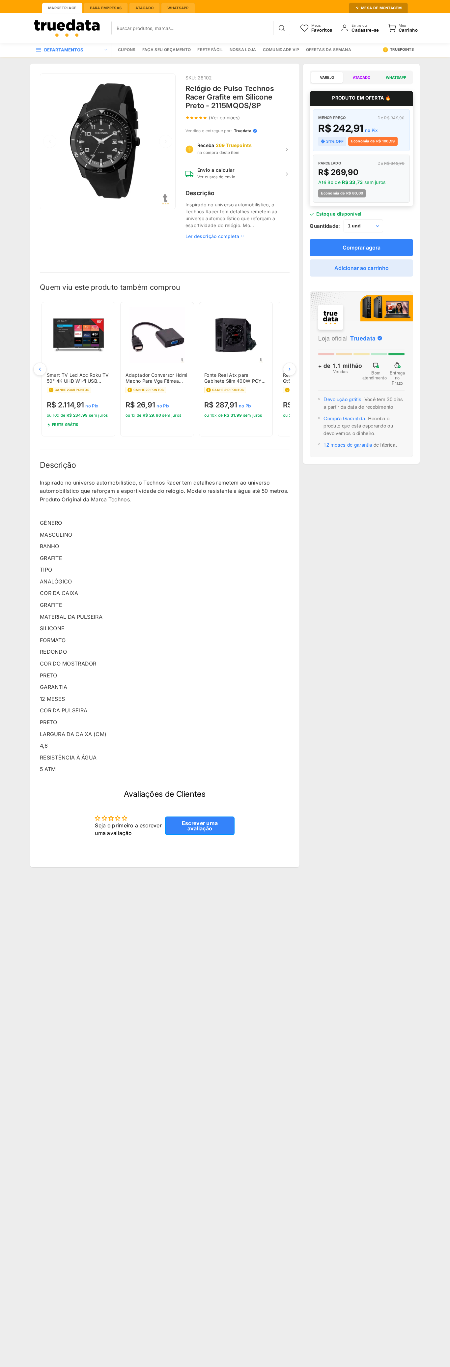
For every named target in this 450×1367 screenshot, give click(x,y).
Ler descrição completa (212, 236)
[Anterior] (39, 369)
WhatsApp (177, 8)
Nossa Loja (243, 49)
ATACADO (361, 77)
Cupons (127, 49)
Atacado (144, 8)
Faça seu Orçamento (166, 49)
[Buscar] (281, 28)
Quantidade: (325, 226)
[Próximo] (289, 369)
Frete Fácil (210, 49)
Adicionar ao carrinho (361, 268)
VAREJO (327, 77)
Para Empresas (106, 8)
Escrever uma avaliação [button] (200, 826)
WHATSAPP (396, 77)
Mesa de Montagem (381, 8)
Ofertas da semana (328, 49)
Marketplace (62, 8)
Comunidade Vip (281, 49)
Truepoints (402, 49)
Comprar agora (361, 248)
